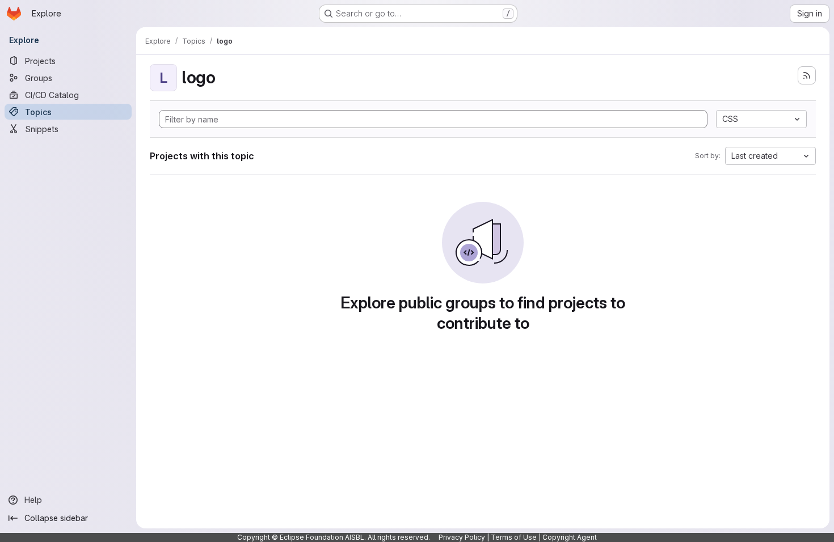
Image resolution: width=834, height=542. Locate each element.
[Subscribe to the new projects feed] (807, 75)
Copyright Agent (569, 537)
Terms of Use (514, 537)
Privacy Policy (462, 537)
